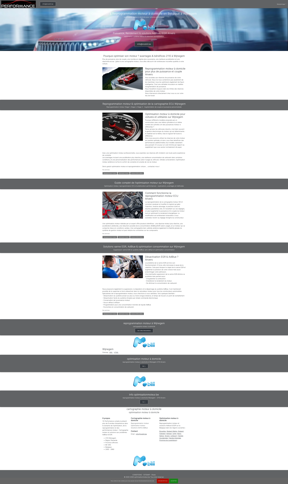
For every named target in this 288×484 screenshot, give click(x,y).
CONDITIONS (137, 475)
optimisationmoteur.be (142, 477)
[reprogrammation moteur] (18, 4)
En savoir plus (162, 481)
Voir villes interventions (144, 330)
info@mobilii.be (47, 4)
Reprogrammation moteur (110, 173)
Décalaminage (281, 4)
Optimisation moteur (124, 173)
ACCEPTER (174, 481)
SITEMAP (146, 475)
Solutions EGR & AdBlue (137, 173)
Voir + (144, 366)
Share (154, 475)
